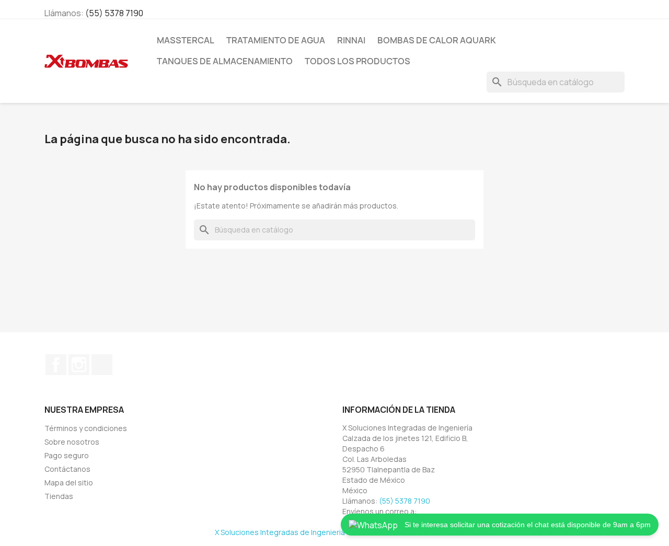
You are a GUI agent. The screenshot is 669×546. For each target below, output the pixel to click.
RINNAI (351, 40)
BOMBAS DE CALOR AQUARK (436, 40)
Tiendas (58, 496)
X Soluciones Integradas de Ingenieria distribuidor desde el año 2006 (334, 532)
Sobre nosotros (71, 442)
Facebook (55, 364)
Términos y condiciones (85, 428)
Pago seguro (66, 455)
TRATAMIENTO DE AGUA (275, 40)
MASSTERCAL (185, 40)
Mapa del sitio (68, 482)
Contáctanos (67, 469)
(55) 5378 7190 (114, 13)
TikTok (101, 364)
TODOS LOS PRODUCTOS (357, 61)
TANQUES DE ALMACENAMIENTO (225, 61)
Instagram (78, 364)
